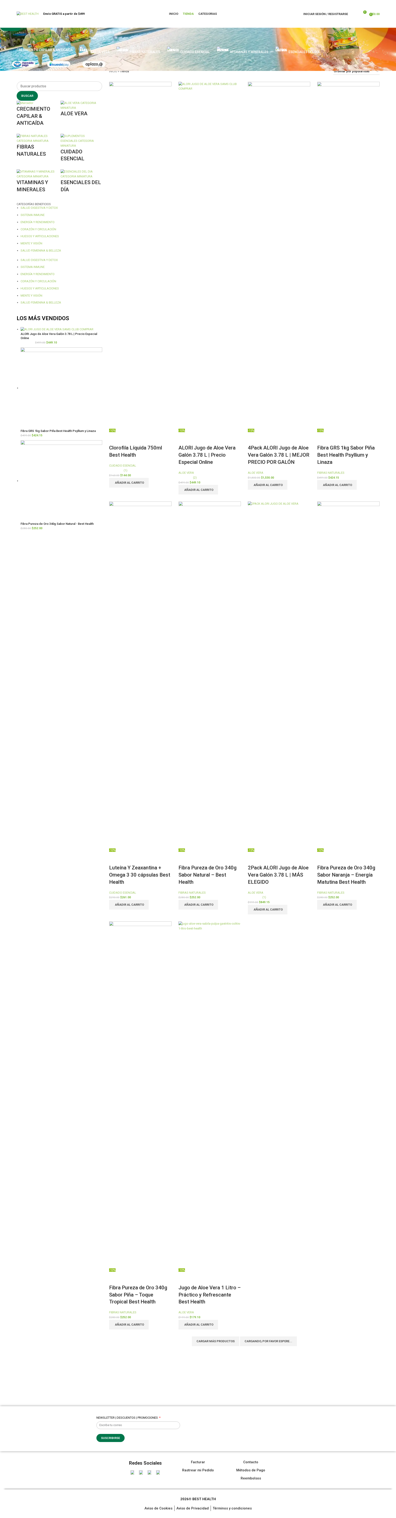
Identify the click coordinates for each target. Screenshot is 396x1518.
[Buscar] (354, 13)
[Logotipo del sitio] (28, 13)
